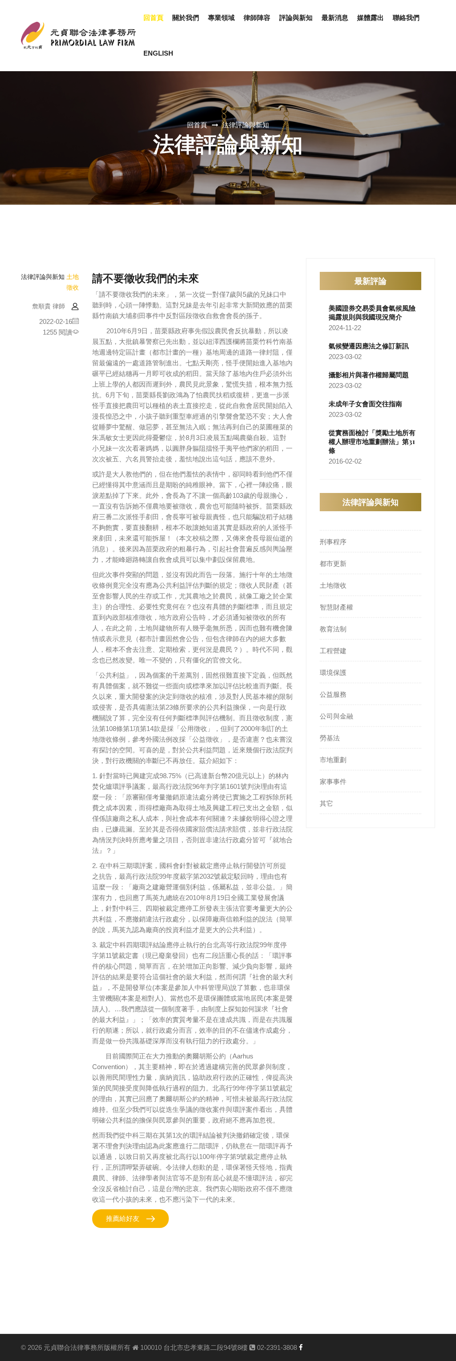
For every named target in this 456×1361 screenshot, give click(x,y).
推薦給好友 (122, 1218)
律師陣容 (257, 17)
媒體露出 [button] (370, 17)
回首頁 (153, 17)
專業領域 (221, 17)
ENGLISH (158, 53)
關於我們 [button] (185, 17)
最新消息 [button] (335, 17)
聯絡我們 (406, 17)
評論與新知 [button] (296, 17)
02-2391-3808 (276, 1347)
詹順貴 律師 (48, 306)
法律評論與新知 (245, 125)
